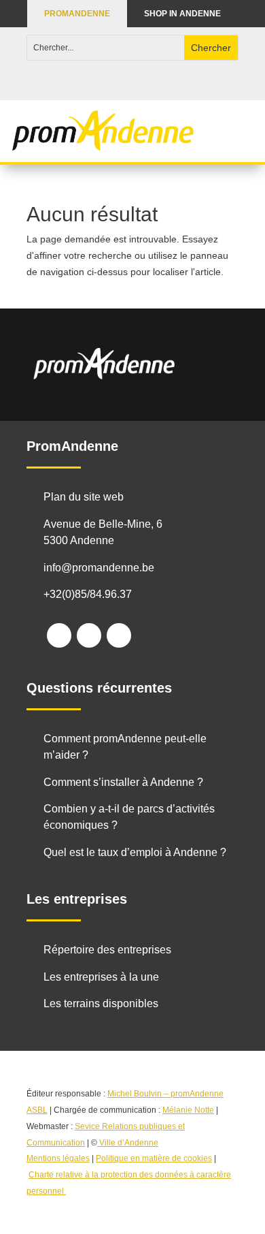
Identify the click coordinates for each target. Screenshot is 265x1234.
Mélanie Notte (188, 1110)
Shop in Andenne (182, 13)
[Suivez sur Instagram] (89, 635)
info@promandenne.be (98, 567)
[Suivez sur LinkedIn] (119, 635)
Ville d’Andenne (128, 1143)
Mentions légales (58, 1158)
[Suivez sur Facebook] (59, 635)
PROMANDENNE (77, 13)
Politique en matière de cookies (154, 1158)
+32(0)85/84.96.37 (87, 594)
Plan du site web (83, 497)
